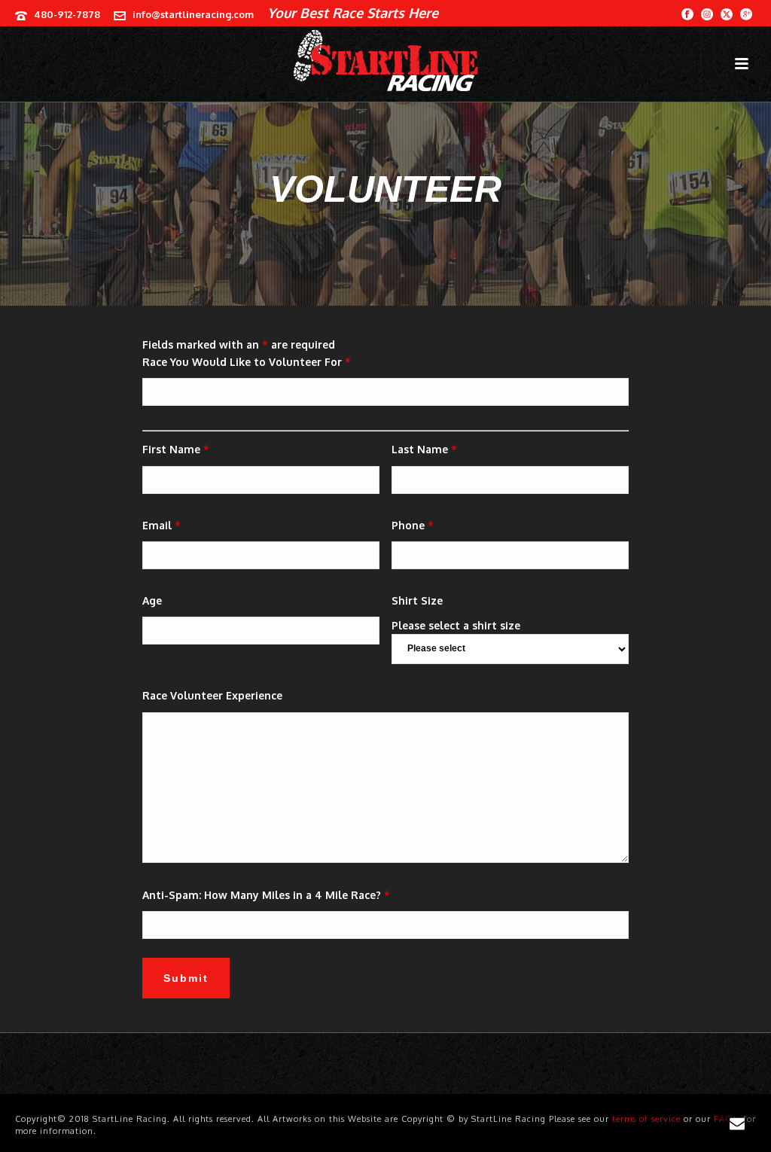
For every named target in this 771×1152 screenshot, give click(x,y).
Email (161, 525)
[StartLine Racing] (385, 60)
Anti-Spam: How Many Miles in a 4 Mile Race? (266, 894)
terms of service (646, 1119)
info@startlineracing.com (193, 14)
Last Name (424, 449)
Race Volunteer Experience (212, 695)
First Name (175, 449)
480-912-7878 (67, 14)
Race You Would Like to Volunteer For (246, 361)
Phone (413, 525)
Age (152, 600)
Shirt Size (417, 600)
